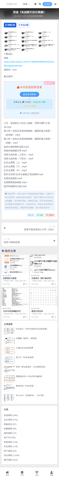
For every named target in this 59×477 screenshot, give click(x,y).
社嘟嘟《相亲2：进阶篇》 (27, 338)
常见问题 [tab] (25, 25)
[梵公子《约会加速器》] (9, 359)
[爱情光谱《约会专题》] (9, 388)
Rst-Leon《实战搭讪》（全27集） (30, 395)
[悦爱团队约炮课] (15, 264)
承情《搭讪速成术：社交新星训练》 (31, 366)
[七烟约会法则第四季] (9, 350)
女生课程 (8, 419)
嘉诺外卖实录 (37, 311)
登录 (48, 4)
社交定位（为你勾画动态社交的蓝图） (32, 328)
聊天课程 (39, 16)
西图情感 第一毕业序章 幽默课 (29, 376)
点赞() (51, 215)
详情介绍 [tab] (11, 25)
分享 (32, 215)
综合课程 (8, 455)
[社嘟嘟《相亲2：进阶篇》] (9, 340)
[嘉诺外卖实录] (43, 297)
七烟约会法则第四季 (24, 347)
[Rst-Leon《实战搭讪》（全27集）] (9, 397)
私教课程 (8, 442)
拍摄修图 (8, 428)
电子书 (7, 437)
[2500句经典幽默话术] (15, 297)
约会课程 (33, 16)
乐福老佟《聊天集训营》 (42, 278)
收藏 (41, 215)
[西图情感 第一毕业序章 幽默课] (9, 379)
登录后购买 (31, 94)
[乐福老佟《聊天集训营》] (43, 264)
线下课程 (8, 450)
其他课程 (8, 415)
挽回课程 (8, 433)
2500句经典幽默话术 (12, 311)
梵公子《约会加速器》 (25, 357)
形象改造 (8, 424)
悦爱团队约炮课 (9, 278)
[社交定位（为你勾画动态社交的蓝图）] (9, 331)
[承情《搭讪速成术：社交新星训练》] (9, 369)
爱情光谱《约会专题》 (25, 385)
